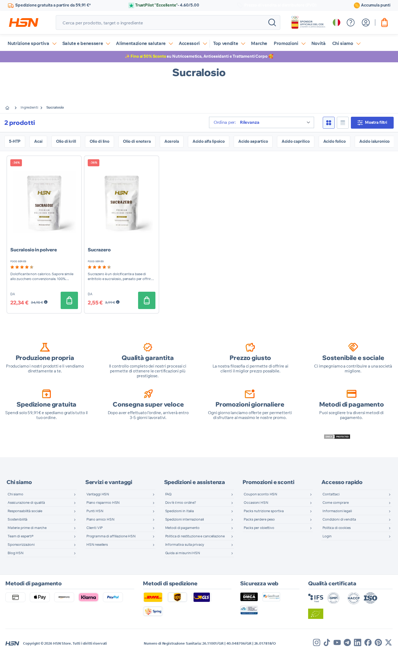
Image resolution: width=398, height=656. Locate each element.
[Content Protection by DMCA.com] (337, 436)
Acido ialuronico (374, 141)
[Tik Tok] (327, 642)
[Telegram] (347, 642)
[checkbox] (329, 123)
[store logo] (23, 22)
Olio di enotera (137, 141)
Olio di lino (99, 141)
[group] (22, 267)
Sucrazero (99, 249)
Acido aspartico (253, 141)
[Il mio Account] (366, 22)
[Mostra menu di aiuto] (350, 22)
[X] (388, 642)
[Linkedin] (358, 642)
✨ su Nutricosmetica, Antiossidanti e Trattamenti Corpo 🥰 (199, 56)
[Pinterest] (378, 642)
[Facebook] (368, 642)
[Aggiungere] (69, 300)
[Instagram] (317, 642)
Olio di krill (66, 141)
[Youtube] (337, 642)
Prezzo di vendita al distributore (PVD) (280, 5)
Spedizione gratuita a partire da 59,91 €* (53, 5)
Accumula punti (375, 5)
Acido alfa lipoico (209, 141)
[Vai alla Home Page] (11, 108)
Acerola (171, 141)
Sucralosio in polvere (33, 249)
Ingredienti (29, 107)
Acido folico (334, 141)
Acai (38, 141)
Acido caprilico (296, 141)
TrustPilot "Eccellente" (167, 5)
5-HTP (15, 141)
